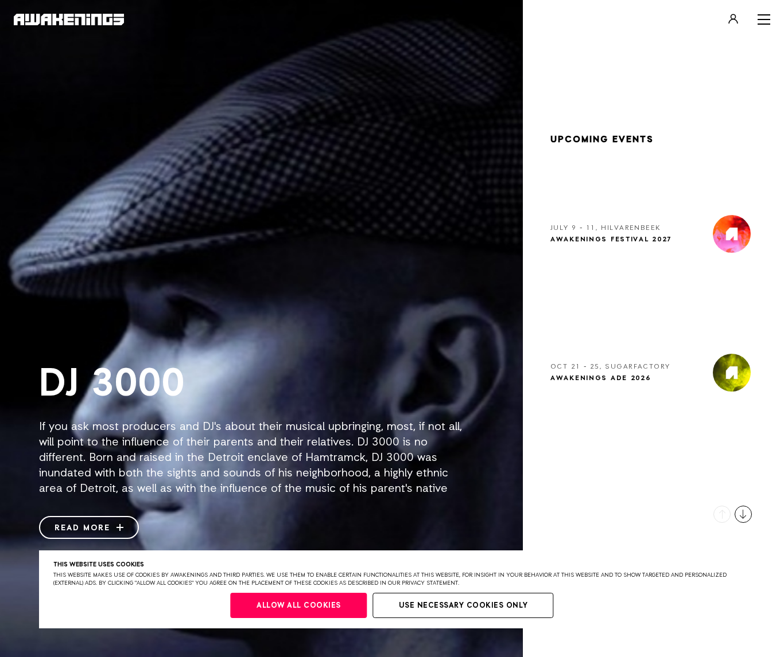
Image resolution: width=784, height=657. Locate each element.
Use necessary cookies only (463, 605)
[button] (722, 514)
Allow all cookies (299, 605)
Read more (84, 528)
